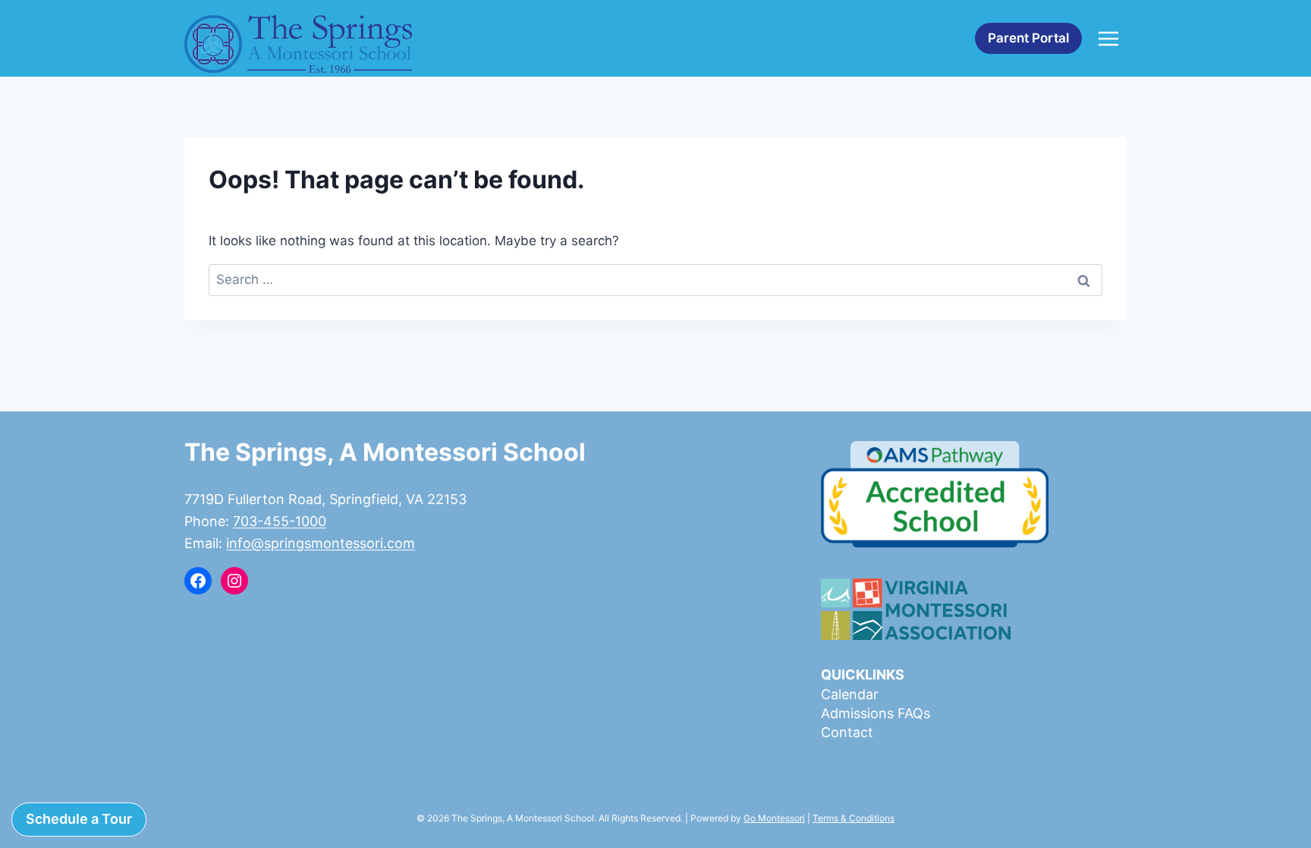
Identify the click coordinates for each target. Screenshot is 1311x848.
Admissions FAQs (875, 713)
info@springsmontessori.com (320, 543)
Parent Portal (1028, 38)
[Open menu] (1108, 38)
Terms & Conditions (853, 818)
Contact (847, 732)
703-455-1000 (279, 521)
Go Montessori (774, 818)
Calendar (850, 694)
